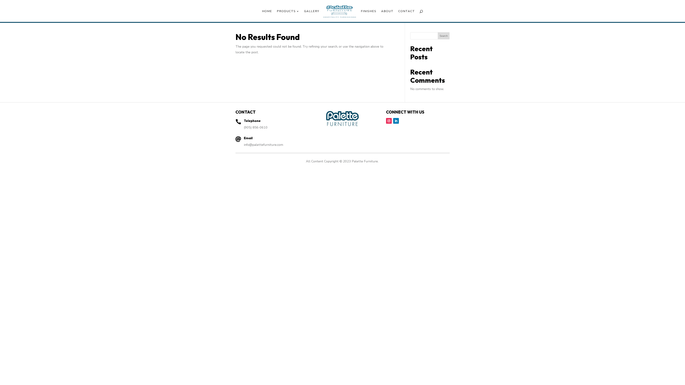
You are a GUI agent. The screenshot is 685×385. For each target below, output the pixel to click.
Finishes (368, 11)
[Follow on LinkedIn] (396, 121)
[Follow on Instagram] (389, 121)
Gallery (311, 11)
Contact (406, 11)
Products (286, 11)
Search (444, 36)
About (387, 11)
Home (267, 11)
